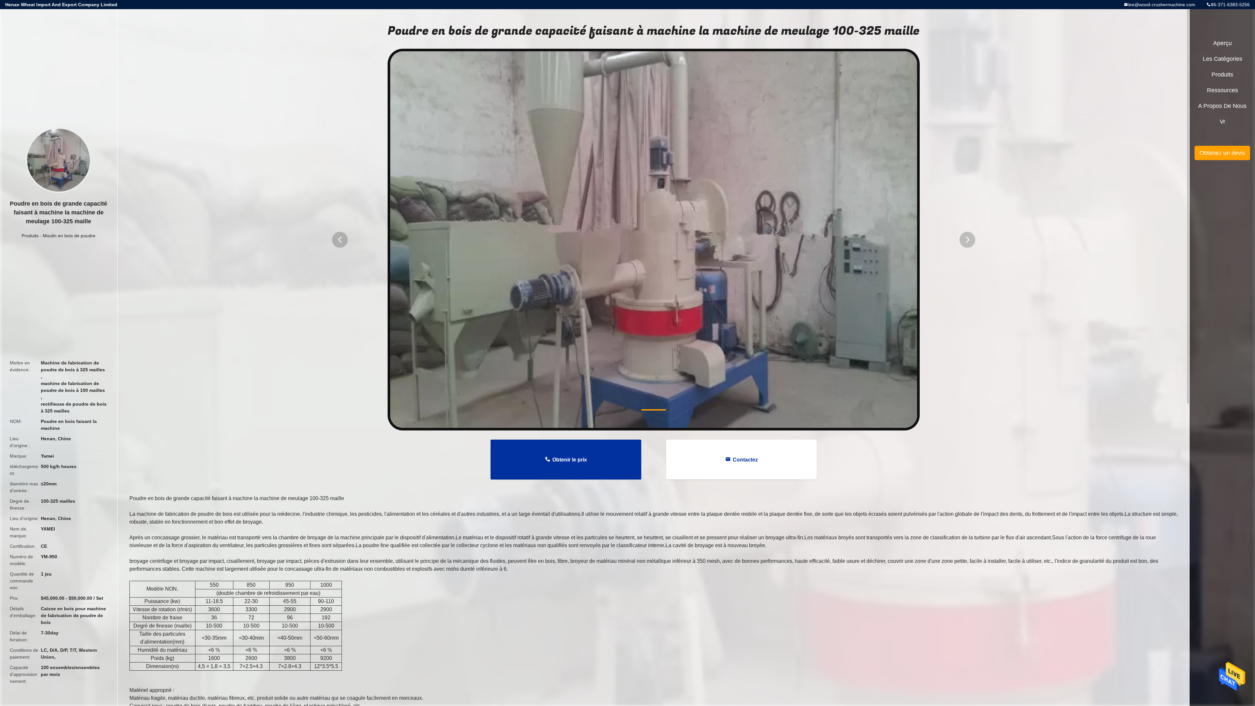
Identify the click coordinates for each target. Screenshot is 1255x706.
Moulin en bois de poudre (69, 235)
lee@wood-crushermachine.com (1161, 4)
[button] (340, 240)
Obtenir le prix (569, 459)
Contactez (745, 459)
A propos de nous (1222, 106)
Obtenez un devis (1222, 153)
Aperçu (1222, 43)
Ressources (1222, 90)
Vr (1222, 121)
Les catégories (1222, 59)
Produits (30, 235)
